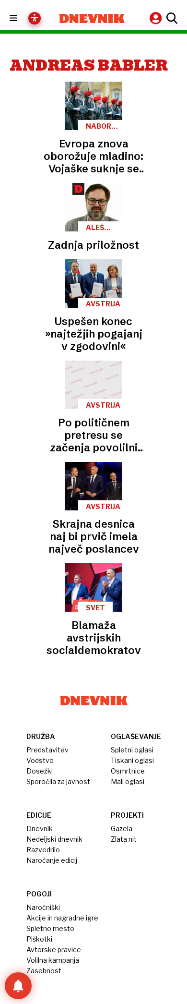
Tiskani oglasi (132, 760)
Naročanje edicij (51, 860)
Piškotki (39, 939)
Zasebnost (43, 971)
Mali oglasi (127, 781)
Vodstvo (40, 760)
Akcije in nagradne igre (62, 918)
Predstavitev (47, 750)
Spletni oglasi (132, 750)
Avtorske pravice (53, 949)
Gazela (121, 828)
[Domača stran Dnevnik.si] (92, 18)
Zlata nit (124, 839)
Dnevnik (39, 828)
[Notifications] (18, 985)
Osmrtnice (128, 771)
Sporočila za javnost (58, 781)
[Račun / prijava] (157, 18)
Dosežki (39, 771)
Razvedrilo (43, 850)
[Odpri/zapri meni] (22, 18)
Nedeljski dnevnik (54, 839)
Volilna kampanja (52, 960)
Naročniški (43, 907)
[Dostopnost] (34, 18)
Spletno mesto (50, 928)
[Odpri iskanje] (170, 18)
